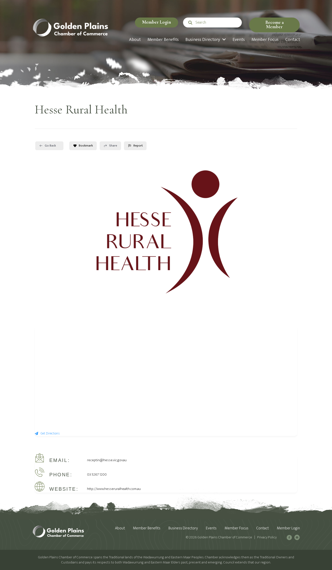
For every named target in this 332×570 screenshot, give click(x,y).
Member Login (288, 528)
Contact (262, 528)
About (120, 528)
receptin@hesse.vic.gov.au (107, 460)
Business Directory (183, 528)
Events (211, 528)
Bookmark (86, 145)
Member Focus (236, 528)
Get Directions (50, 433)
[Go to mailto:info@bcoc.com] (297, 538)
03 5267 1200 (97, 474)
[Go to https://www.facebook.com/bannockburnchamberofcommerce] (289, 538)
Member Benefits (146, 528)
